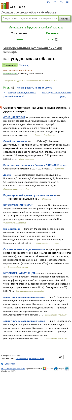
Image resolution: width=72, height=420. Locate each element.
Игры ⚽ (53, 39)
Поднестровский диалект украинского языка (30, 195)
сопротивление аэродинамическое (24, 297)
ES (61, 2)
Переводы (52, 33)
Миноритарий (11, 229)
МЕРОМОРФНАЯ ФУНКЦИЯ (19, 273)
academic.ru (13, 5)
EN (48, 2)
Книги (19, 39)
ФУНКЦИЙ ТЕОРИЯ (14, 117)
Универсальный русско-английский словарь (36, 27)
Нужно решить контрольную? (34, 87)
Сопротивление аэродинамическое (24, 249)
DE (54, 2)
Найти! (64, 18)
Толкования (19, 33)
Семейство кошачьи (15, 141)
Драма (7, 174)
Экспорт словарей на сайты (13, 369)
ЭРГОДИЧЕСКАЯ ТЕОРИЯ (18, 205)
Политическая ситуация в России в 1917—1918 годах (35, 165)
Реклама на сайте (36, 358)
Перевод (23, 65)
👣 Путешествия (8, 364)
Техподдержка (22, 358)
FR (67, 2)
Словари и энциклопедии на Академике (28, 12)
